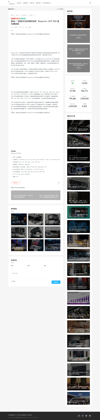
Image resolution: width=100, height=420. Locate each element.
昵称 (12, 265)
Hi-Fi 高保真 (15, 27)
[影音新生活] (11, 3)
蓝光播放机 (23, 18)
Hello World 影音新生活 (21, 415)
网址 (45, 265)
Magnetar (13, 18)
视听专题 (38, 3)
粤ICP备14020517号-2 (24, 417)
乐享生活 (32, 3)
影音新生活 (17, 417)
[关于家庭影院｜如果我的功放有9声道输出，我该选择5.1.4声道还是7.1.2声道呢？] (21, 187)
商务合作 (30, 415)
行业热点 (19, 3)
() (16, 182)
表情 (14, 281)
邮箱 (29, 265)
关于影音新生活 (46, 3)
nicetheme (36, 417)
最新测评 (25, 3)
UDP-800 (18, 18)
